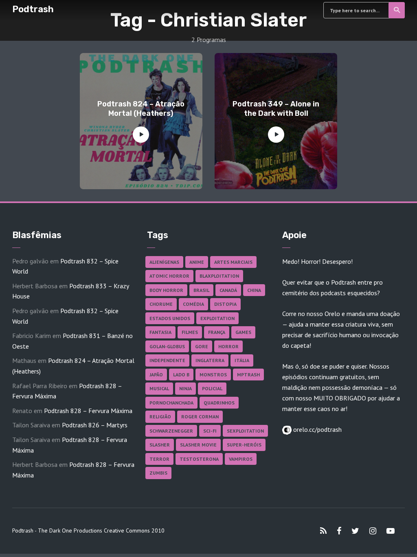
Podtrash (33, 9)
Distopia (225, 304)
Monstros (213, 374)
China (254, 290)
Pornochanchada (171, 403)
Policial (212, 388)
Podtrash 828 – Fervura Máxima (88, 411)
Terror (159, 459)
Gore (201, 346)
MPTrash (248, 374)
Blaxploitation (219, 276)
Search (396, 10)
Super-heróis (244, 445)
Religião (160, 416)
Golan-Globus (167, 346)
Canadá (228, 290)
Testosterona (199, 459)
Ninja (185, 388)
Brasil (201, 290)
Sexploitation (245, 431)
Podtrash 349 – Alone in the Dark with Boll (276, 108)
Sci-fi (210, 431)
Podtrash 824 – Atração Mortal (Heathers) (140, 108)
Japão (156, 374)
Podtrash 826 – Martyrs (94, 425)
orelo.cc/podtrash (317, 429)
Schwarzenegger (171, 431)
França (216, 332)
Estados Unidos (169, 318)
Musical (159, 388)
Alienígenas (164, 262)
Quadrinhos (219, 403)
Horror (228, 346)
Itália (242, 360)
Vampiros (240, 459)
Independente (167, 360)
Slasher (159, 445)
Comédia (193, 304)
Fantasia (160, 332)
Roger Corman (200, 416)
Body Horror (166, 290)
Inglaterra (209, 360)
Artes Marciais (233, 262)
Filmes (190, 332)
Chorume (161, 304)
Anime (196, 262)
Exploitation (217, 318)
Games (243, 332)
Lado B (181, 374)
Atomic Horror (169, 276)
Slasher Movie (198, 445)
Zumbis (158, 473)
